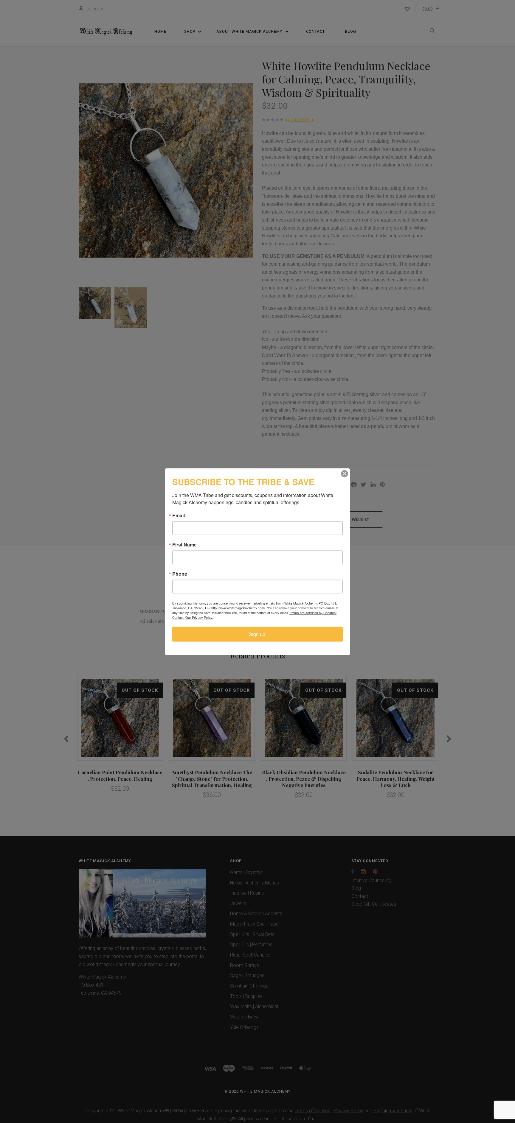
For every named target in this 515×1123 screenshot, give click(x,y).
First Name (184, 544)
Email (178, 515)
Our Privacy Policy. (199, 617)
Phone (179, 573)
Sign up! (257, 633)
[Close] (344, 473)
